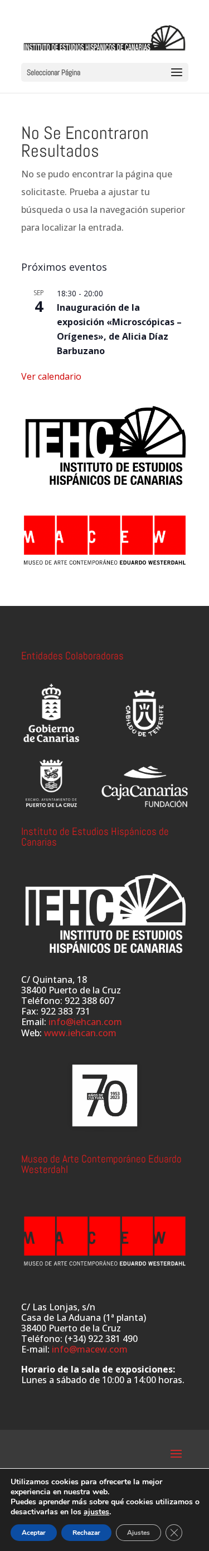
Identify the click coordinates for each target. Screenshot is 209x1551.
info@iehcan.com (85, 1022)
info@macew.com (90, 1349)
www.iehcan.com (80, 1033)
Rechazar (86, 1532)
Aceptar (34, 1532)
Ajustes (138, 1532)
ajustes (96, 1512)
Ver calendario (51, 376)
